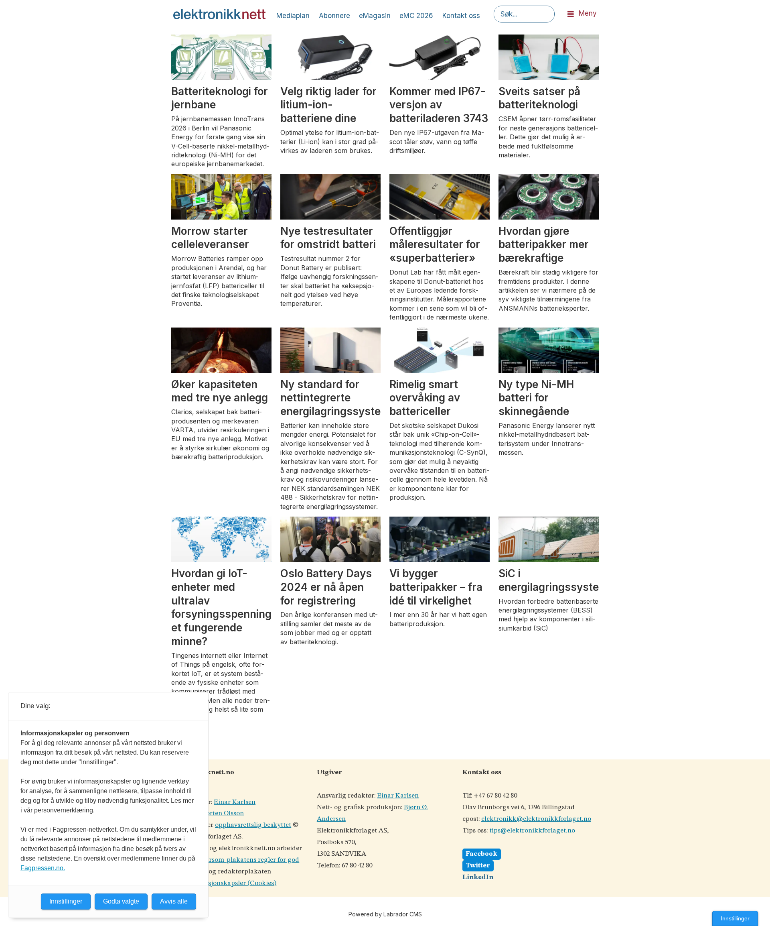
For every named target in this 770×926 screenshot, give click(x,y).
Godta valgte (121, 901)
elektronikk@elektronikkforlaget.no (536, 819)
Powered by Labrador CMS (385, 914)
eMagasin (375, 16)
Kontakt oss (461, 16)
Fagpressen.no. (42, 868)
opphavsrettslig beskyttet (253, 825)
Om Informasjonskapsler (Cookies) (223, 883)
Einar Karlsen (234, 802)
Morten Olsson (222, 813)
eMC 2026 (416, 16)
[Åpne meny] (570, 14)
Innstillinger (735, 918)
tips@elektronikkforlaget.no (532, 830)
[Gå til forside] (219, 14)
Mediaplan (293, 16)
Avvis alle (174, 901)
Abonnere (334, 16)
